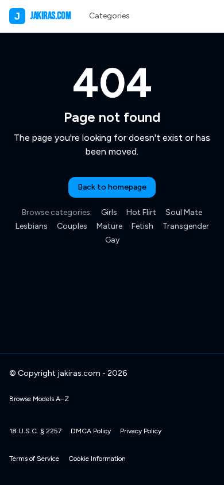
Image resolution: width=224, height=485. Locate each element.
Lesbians (32, 226)
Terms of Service (34, 459)
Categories (109, 16)
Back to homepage (112, 187)
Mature (109, 226)
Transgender (186, 226)
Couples (72, 226)
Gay (112, 240)
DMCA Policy (91, 431)
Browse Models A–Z (39, 399)
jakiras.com (42, 16)
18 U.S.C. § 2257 (35, 431)
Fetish (142, 226)
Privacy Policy (140, 431)
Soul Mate (183, 212)
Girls (109, 212)
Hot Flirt (141, 212)
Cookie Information (97, 459)
